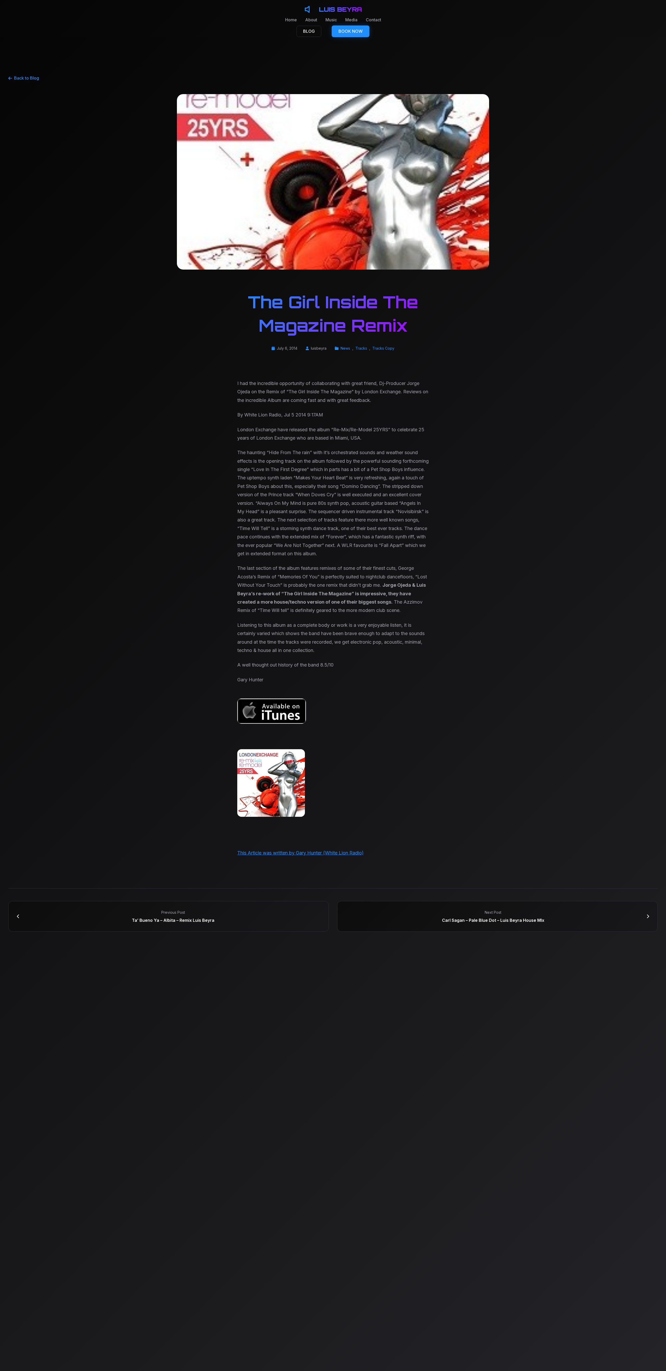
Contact (373, 19)
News (345, 348)
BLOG (309, 31)
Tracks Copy (383, 348)
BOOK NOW (350, 31)
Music (331, 19)
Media (351, 19)
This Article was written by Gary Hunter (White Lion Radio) (300, 853)
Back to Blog (26, 78)
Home (291, 19)
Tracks (361, 348)
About (311, 19)
